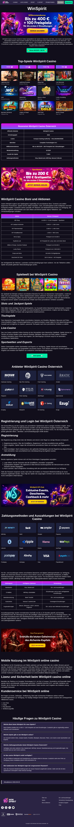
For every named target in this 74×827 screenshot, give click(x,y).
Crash (45, 66)
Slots (63, 66)
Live (27, 66)
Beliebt (8, 66)
